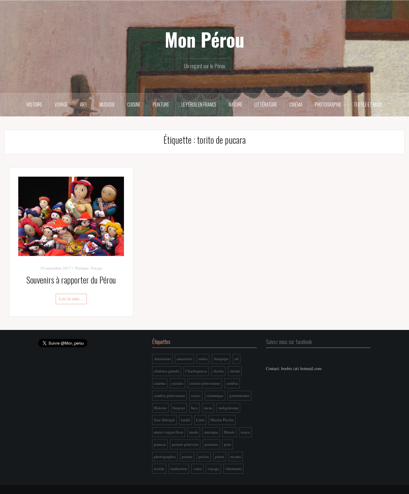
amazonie (184, 358)
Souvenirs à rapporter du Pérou (71, 280)
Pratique (82, 268)
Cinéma (296, 104)
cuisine (177, 383)
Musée (229, 432)
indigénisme (228, 407)
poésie (204, 456)
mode (193, 432)
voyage (213, 468)
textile (159, 468)
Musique (107, 104)
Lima (200, 419)
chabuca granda (166, 371)
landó (185, 419)
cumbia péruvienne (169, 395)
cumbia (232, 383)
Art (83, 104)
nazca (245, 432)
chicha (218, 371)
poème (187, 456)
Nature (235, 104)
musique (211, 432)
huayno (179, 407)
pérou (219, 456)
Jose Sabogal (164, 419)
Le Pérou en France (198, 104)
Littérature (266, 104)
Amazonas (162, 358)
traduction (178, 468)
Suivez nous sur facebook (289, 342)
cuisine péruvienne (204, 383)
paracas (160, 444)
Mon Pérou (204, 39)
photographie (165, 456)
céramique (215, 395)
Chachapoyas (196, 371)
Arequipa (220, 358)
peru (227, 444)
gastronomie (239, 395)
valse (197, 468)
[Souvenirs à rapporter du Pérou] (71, 215)
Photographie (328, 104)
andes (202, 358)
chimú (235, 371)
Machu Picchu (222, 419)
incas (208, 407)
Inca (194, 407)
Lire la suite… (71, 298)
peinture (211, 444)
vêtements (233, 468)
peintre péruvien (185, 444)
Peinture (161, 104)
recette (235, 456)
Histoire (34, 104)
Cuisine (133, 104)
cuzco (196, 395)
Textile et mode (368, 104)
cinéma (160, 383)
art (236, 358)
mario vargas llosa (168, 432)
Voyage (61, 104)
